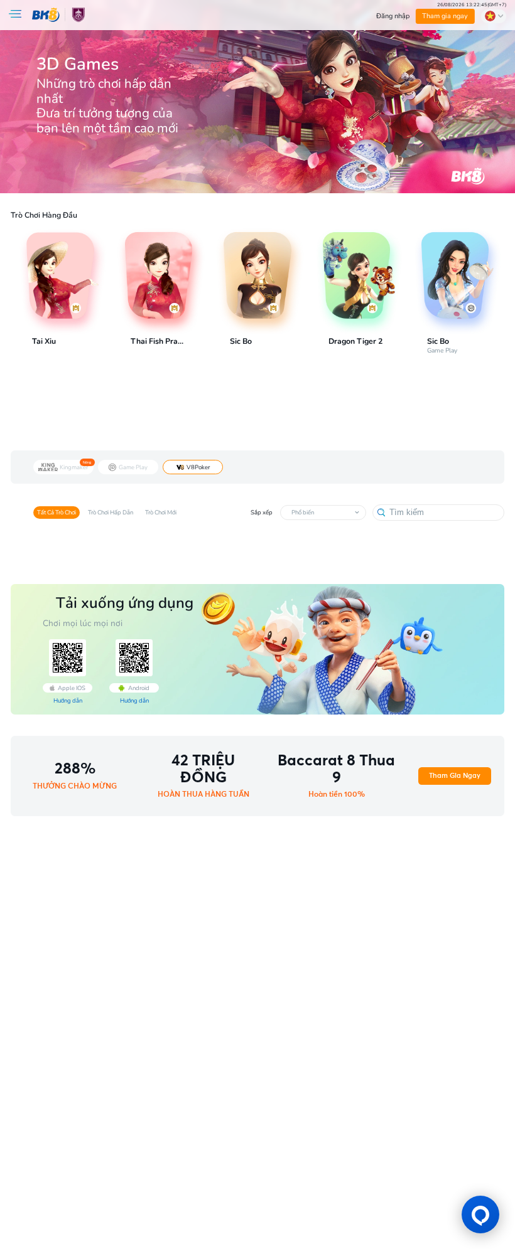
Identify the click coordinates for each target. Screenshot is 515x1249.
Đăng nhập (392, 16)
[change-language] (493, 16)
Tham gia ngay (445, 16)
